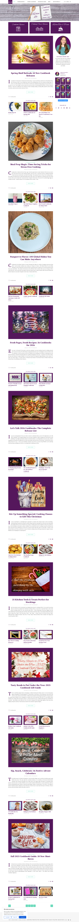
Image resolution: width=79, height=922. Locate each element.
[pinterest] (67, 1)
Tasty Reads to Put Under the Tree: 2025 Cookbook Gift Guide (31, 686)
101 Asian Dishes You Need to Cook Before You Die (45, 114)
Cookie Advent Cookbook (30, 296)
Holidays (30, 512)
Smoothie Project (13, 204)
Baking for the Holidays (45, 555)
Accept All (22, 917)
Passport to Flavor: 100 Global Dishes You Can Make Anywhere (30, 258)
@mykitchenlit (63, 75)
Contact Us (50, 919)
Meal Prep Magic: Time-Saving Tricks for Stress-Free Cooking (30, 165)
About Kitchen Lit (56, 1)
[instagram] (64, 1)
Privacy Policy (55, 919)
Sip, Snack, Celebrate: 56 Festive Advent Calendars (30, 772)
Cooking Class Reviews (31, 1)
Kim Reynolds (13, 96)
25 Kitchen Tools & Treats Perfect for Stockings (30, 601)
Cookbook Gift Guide (44, 296)
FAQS (47, 919)
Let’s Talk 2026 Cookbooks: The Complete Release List (30, 429)
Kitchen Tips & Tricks (42, 1)
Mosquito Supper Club (45, 811)
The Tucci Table (43, 897)
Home (14, 1)
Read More (30, 92)
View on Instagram (63, 100)
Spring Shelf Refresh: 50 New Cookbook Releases (30, 74)
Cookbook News (31, 71)
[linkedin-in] (68, 1)
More (49, 1)
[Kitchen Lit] (39, 12)
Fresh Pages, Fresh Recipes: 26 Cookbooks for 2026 (30, 344)
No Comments (33, 78)
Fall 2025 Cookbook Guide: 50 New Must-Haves (31, 857)
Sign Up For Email (61, 919)
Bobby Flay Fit (12, 112)
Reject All (15, 917)
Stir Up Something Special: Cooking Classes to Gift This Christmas (30, 515)
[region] (15, 913)
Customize (7, 917)
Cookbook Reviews (20, 1)
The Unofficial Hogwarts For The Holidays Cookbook (30, 469)
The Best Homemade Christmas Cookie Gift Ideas (14, 298)
